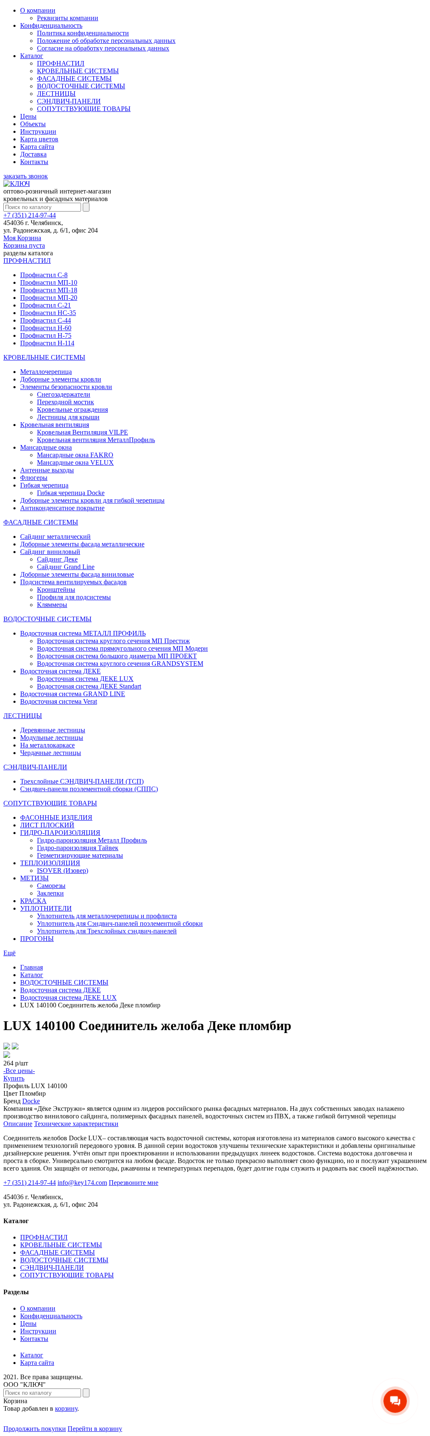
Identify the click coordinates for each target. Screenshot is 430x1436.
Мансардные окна (46, 447)
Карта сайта (37, 146)
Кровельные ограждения (72, 409)
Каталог (31, 55)
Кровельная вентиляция (54, 424)
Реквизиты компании (67, 17)
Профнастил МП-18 (48, 290)
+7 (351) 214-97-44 (29, 215)
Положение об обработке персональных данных (106, 40)
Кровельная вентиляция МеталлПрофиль (96, 439)
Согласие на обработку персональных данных (103, 48)
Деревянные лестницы (52, 730)
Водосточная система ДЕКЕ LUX (85, 678)
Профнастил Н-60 (45, 327)
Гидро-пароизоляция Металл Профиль (92, 840)
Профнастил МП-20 (48, 297)
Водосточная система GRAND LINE (72, 693)
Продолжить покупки (34, 1428)
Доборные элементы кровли (60, 379)
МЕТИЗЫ (34, 878)
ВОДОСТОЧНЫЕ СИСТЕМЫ (81, 86)
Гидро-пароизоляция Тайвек (77, 847)
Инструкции (38, 131)
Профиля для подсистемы (74, 597)
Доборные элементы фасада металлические (82, 544)
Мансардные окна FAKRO (75, 454)
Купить (13, 1078)
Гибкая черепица (44, 485)
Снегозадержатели (63, 394)
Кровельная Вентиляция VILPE (82, 432)
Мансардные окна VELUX (75, 462)
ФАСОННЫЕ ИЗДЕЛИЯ (56, 817)
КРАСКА (33, 900)
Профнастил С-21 (45, 305)
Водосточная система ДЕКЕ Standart (89, 686)
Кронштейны (56, 589)
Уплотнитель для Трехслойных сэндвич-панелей (107, 931)
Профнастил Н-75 (45, 335)
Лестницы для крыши (68, 417)
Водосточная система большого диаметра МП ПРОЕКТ (117, 656)
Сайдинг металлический (55, 536)
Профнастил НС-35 (48, 312)
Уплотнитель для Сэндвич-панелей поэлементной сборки (120, 923)
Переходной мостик (65, 401)
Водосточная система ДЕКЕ (60, 671)
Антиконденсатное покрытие (62, 507)
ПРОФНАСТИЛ (60, 63)
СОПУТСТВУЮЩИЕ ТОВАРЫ (84, 108)
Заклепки (50, 893)
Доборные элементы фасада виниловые (77, 574)
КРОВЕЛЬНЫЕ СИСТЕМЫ (78, 70)
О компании (37, 10)
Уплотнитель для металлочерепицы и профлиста (107, 915)
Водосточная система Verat (58, 701)
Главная (31, 967)
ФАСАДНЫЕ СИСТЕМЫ (74, 78)
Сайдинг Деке (57, 559)
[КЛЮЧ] (16, 183)
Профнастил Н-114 (47, 343)
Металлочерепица (46, 371)
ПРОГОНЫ (37, 938)
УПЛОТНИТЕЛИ (46, 908)
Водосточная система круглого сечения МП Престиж (113, 640)
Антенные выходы (47, 470)
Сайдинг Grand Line (65, 566)
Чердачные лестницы (50, 752)
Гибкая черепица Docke (71, 492)
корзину (66, 1408)
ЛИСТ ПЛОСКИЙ (47, 825)
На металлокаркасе (47, 745)
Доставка (33, 154)
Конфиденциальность (51, 25)
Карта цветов (39, 139)
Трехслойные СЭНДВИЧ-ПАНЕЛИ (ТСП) (82, 781)
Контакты (34, 161)
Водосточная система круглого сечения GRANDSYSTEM (120, 663)
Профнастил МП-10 (48, 282)
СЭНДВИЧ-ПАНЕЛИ (69, 101)
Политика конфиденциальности (83, 33)
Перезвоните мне (133, 1182)
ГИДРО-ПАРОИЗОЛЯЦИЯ (60, 832)
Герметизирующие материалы (80, 855)
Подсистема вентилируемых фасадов (73, 582)
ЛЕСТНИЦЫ (56, 93)
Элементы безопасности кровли (66, 386)
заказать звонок (25, 176)
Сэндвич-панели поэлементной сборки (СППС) (89, 788)
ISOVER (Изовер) (62, 870)
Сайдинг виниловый (50, 551)
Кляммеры (52, 604)
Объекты (33, 123)
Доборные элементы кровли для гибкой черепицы (92, 500)
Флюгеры (33, 477)
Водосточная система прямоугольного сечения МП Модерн (122, 648)
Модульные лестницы (51, 737)
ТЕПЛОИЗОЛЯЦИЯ (50, 862)
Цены (28, 116)
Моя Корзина (24, 241)
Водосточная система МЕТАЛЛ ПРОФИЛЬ (83, 633)
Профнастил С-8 (44, 274)
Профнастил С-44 (45, 320)
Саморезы (51, 885)
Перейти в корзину (95, 1428)
